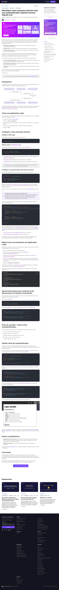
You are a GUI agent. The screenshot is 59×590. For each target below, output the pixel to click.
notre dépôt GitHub (33, 76)
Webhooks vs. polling (43, 482)
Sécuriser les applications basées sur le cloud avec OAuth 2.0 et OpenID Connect (10, 483)
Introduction (46, 41)
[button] (37, 6)
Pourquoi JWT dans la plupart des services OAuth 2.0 (28, 483)
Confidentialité (55, 586)
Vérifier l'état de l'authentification (49, 58)
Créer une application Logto (48, 43)
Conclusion (45, 61)
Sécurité (44, 586)
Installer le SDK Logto (48, 46)
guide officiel (29, 189)
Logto (16, 69)
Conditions (50, 586)
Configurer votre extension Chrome (49, 44)
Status (47, 586)
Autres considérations (47, 60)
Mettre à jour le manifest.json (49, 47)
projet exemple (11, 446)
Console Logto (14, 119)
